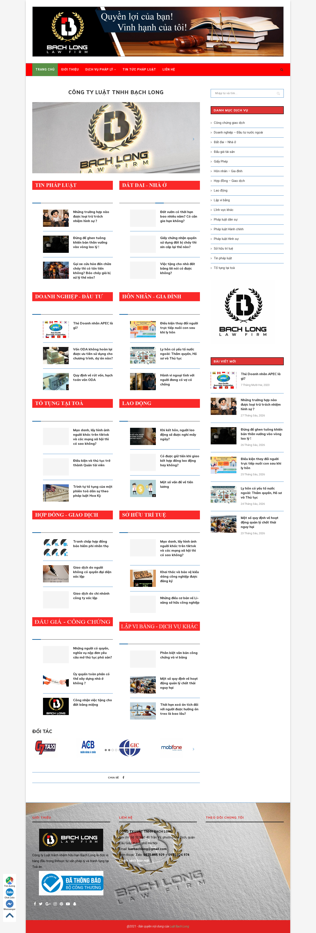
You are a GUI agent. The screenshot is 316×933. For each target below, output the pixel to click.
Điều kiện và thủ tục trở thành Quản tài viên (91, 463)
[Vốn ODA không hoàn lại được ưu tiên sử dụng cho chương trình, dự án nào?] (56, 355)
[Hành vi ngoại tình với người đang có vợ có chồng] (143, 381)
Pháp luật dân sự (226, 219)
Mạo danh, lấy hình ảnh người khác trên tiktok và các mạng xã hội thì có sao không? (91, 437)
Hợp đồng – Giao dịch (229, 181)
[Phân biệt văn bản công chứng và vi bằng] (143, 659)
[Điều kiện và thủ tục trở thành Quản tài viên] (56, 467)
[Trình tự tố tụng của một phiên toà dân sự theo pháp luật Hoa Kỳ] (56, 493)
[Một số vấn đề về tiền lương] (143, 488)
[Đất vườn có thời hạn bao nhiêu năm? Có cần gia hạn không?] (143, 218)
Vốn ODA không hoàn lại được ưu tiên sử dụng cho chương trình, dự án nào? (93, 353)
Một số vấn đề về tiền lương (176, 484)
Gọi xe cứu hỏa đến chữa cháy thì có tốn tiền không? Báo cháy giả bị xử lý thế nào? (92, 270)
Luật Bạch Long (179, 926)
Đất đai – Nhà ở (225, 142)
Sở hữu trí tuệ (223, 248)
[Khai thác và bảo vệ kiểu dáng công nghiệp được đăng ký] (143, 578)
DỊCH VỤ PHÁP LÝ (99, 69)
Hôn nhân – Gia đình (228, 171)
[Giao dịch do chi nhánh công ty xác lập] (56, 599)
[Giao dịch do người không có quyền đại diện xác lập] (56, 573)
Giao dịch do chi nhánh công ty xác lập (91, 595)
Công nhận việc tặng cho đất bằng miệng (92, 702)
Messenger (9, 909)
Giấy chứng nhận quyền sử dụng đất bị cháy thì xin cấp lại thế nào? (178, 242)
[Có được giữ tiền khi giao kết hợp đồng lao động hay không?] (143, 462)
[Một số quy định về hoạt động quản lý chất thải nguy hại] (143, 685)
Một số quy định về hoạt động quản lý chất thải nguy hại (179, 683)
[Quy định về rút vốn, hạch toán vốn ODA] (56, 381)
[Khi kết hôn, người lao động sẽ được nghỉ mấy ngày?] (143, 436)
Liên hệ (169, 69)
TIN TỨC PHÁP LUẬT (139, 69)
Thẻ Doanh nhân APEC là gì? (93, 325)
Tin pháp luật (223, 258)
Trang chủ (45, 69)
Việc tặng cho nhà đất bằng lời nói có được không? (177, 268)
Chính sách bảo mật (134, 860)
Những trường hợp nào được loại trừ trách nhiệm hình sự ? (91, 216)
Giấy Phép (221, 161)
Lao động (220, 190)
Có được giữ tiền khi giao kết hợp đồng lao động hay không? (179, 460)
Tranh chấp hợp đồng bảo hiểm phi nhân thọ (91, 543)
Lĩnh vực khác (223, 210)
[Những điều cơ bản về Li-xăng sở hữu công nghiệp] (143, 604)
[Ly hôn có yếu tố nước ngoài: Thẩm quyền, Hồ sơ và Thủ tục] (143, 355)
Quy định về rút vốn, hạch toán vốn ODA (93, 377)
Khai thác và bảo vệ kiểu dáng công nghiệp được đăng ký (179, 576)
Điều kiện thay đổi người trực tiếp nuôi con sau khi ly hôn (179, 327)
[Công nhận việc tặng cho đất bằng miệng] (56, 706)
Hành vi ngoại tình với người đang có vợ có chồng (177, 379)
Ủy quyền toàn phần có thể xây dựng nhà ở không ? (91, 678)
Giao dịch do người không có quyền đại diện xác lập (92, 572)
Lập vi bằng (222, 200)
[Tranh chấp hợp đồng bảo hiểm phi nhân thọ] (56, 547)
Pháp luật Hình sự (226, 239)
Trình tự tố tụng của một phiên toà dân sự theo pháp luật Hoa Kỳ (92, 491)
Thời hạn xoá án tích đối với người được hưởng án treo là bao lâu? (179, 709)
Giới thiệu (70, 69)
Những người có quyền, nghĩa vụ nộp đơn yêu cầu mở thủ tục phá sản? (92, 652)
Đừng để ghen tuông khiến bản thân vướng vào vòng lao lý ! (90, 242)
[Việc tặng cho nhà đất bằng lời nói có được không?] (143, 270)
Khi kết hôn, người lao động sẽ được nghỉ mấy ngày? (178, 434)
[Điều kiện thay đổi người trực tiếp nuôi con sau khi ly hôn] (143, 329)
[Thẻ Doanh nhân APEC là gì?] (56, 329)
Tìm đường (9, 886)
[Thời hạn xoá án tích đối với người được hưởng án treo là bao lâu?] (143, 711)
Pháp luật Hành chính (229, 229)
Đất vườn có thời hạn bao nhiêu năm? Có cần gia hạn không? (178, 216)
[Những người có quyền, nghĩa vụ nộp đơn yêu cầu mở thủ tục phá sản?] (56, 654)
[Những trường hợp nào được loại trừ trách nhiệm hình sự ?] (56, 218)
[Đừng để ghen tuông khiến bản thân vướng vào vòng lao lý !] (56, 244)
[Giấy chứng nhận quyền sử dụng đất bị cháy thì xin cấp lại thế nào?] (143, 244)
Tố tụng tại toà (224, 268)
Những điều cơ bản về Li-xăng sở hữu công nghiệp (179, 600)
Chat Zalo (10, 897)
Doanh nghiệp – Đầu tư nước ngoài (238, 132)
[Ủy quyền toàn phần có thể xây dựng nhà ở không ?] (56, 680)
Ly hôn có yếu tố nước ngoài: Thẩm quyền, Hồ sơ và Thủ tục (178, 353)
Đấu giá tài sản (224, 152)
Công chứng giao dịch (229, 123)
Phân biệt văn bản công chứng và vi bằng (179, 655)
